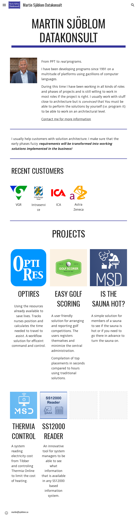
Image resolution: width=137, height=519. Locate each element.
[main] (68, 32)
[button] (4, 5)
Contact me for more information (66, 119)
